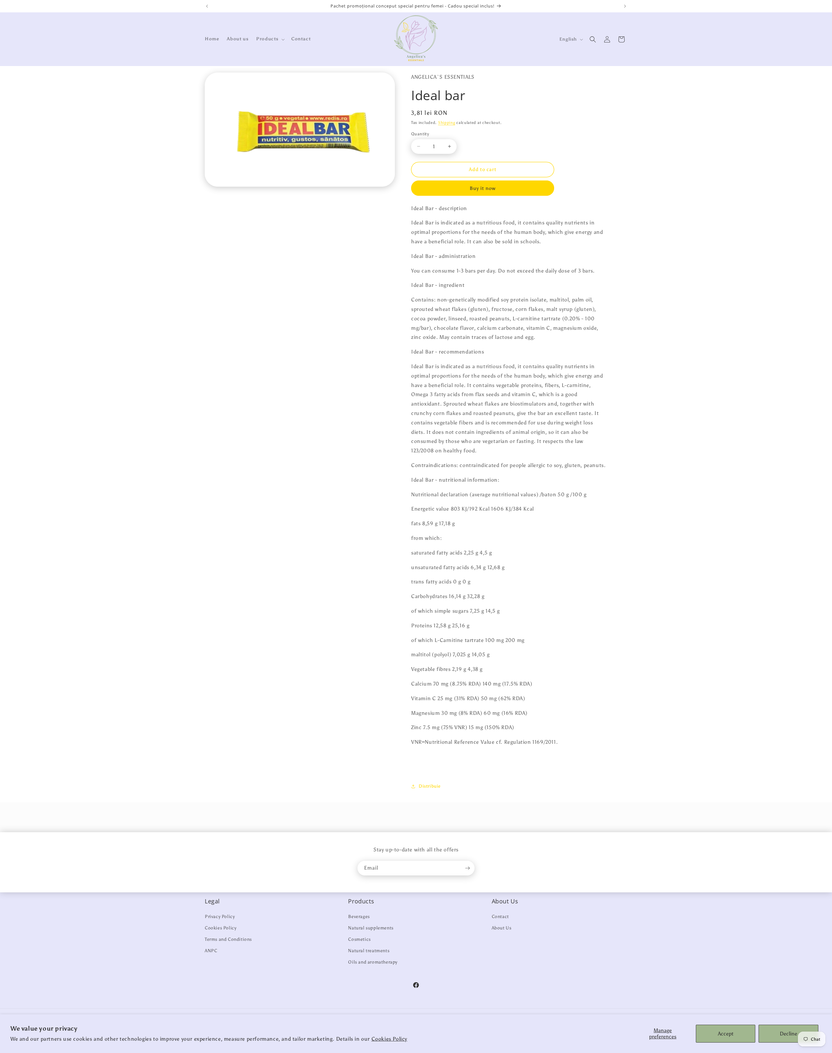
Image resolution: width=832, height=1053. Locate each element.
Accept (726, 1034)
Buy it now (483, 188)
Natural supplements (370, 928)
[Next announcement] (625, 6)
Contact (500, 916)
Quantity (420, 133)
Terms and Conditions (228, 939)
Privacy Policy (220, 916)
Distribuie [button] (430, 786)
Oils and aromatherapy (372, 962)
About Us (502, 928)
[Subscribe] (467, 868)
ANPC (211, 950)
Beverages (359, 916)
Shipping (446, 122)
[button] (269, 39)
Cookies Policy (389, 1039)
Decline (788, 1034)
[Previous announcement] (207, 6)
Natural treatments (368, 950)
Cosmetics (359, 939)
